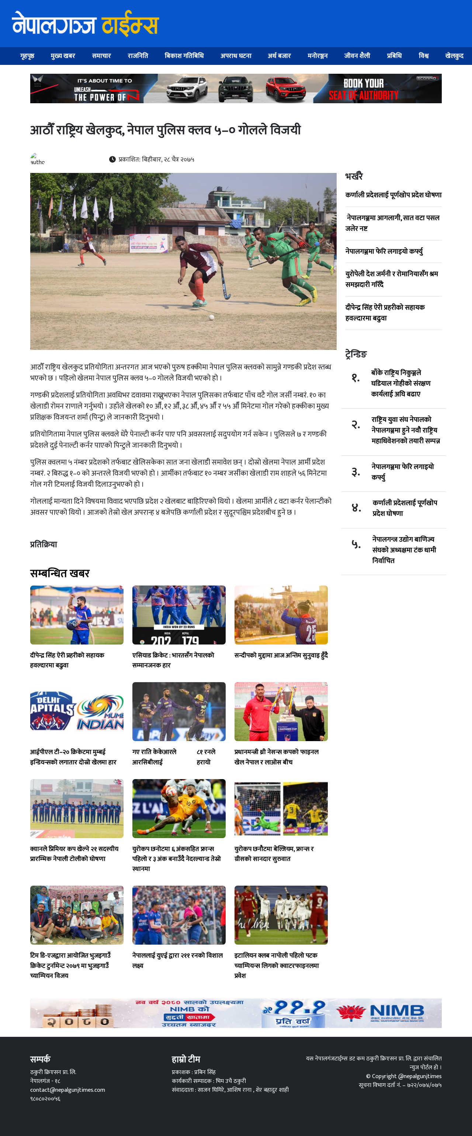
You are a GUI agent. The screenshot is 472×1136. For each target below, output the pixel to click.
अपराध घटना (236, 56)
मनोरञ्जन (318, 56)
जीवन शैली (357, 56)
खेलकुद (454, 56)
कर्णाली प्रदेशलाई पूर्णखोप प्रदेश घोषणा (394, 195)
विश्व (424, 56)
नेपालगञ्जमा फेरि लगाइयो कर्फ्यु (384, 251)
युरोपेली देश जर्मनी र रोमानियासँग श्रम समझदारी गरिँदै (392, 279)
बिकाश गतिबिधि (184, 56)
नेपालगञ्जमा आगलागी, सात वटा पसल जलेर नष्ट (393, 223)
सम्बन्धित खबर (60, 573)
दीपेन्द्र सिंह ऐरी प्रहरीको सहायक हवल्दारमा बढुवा (385, 313)
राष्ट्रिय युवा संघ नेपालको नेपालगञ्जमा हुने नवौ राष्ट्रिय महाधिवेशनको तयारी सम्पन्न (406, 430)
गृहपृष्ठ (27, 56)
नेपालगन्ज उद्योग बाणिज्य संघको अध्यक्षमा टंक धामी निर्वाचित (404, 550)
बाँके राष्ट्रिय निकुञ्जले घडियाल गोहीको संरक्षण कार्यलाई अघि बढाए (401, 383)
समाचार (101, 56)
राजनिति (138, 56)
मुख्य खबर (63, 56)
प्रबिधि (394, 56)
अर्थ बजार (279, 56)
